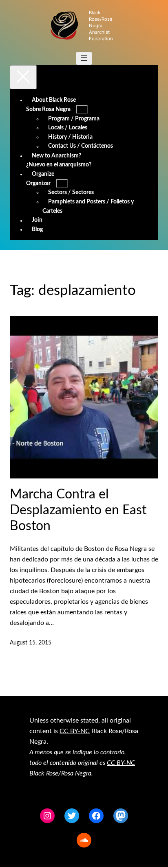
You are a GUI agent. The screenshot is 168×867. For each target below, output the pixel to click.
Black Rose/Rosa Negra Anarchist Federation (101, 25)
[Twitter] (71, 815)
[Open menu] (84, 58)
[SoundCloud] (84, 840)
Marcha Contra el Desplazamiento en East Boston (78, 510)
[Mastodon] (120, 815)
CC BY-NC (75, 731)
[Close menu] (23, 77)
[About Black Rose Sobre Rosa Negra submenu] (82, 109)
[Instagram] (47, 815)
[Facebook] (96, 815)
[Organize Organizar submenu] (62, 183)
